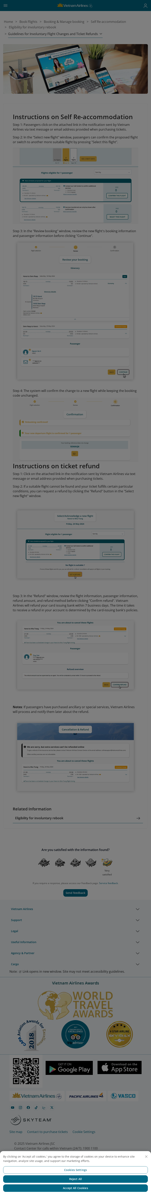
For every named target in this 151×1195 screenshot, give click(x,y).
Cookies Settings (75, 1170)
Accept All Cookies (75, 1188)
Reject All (75, 1179)
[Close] (146, 1156)
